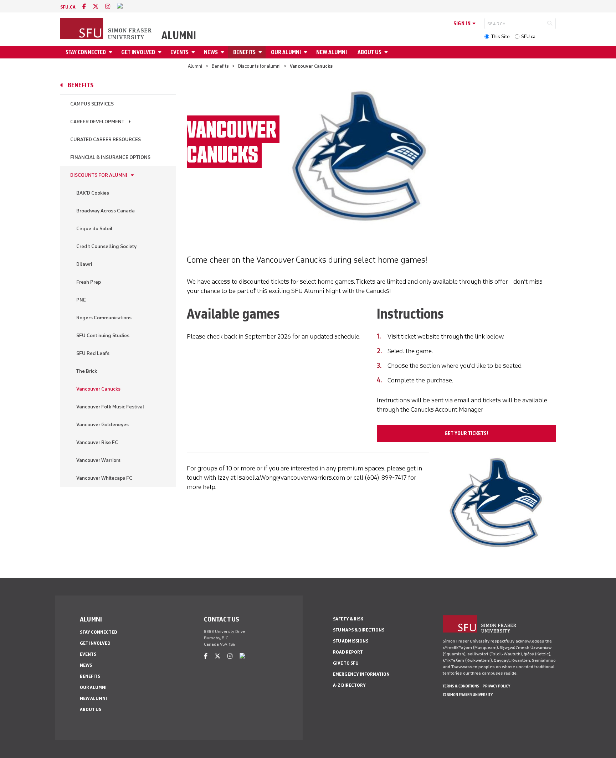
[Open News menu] (223, 52)
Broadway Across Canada (105, 211)
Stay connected (86, 52)
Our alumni (286, 52)
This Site (500, 36)
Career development (97, 122)
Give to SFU (346, 663)
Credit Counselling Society (106, 246)
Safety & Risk (348, 619)
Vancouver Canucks (98, 389)
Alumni (178, 36)
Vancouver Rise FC (97, 442)
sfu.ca (68, 7)
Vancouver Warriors (98, 460)
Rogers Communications (104, 318)
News (211, 52)
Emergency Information (361, 674)
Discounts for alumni (259, 66)
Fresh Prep (88, 282)
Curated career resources (105, 139)
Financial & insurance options (110, 157)
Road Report (348, 652)
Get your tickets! (466, 433)
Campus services (92, 104)
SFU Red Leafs (92, 353)
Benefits (244, 52)
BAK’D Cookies (92, 193)
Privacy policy (496, 686)
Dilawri (84, 264)
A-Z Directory (349, 685)
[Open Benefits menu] (261, 52)
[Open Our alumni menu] (306, 52)
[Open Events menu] (194, 52)
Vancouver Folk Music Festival (110, 407)
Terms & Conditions (461, 686)
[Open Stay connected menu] (111, 52)
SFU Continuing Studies (102, 335)
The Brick (86, 371)
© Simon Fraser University (468, 694)
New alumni (331, 52)
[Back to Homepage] (106, 29)
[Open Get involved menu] (160, 52)
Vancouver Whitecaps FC (104, 478)
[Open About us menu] (387, 52)
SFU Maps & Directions (358, 630)
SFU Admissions (350, 641)
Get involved (138, 52)
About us (369, 52)
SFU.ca (528, 36)
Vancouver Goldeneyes (102, 425)
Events (179, 52)
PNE (81, 300)
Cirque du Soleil (94, 229)
